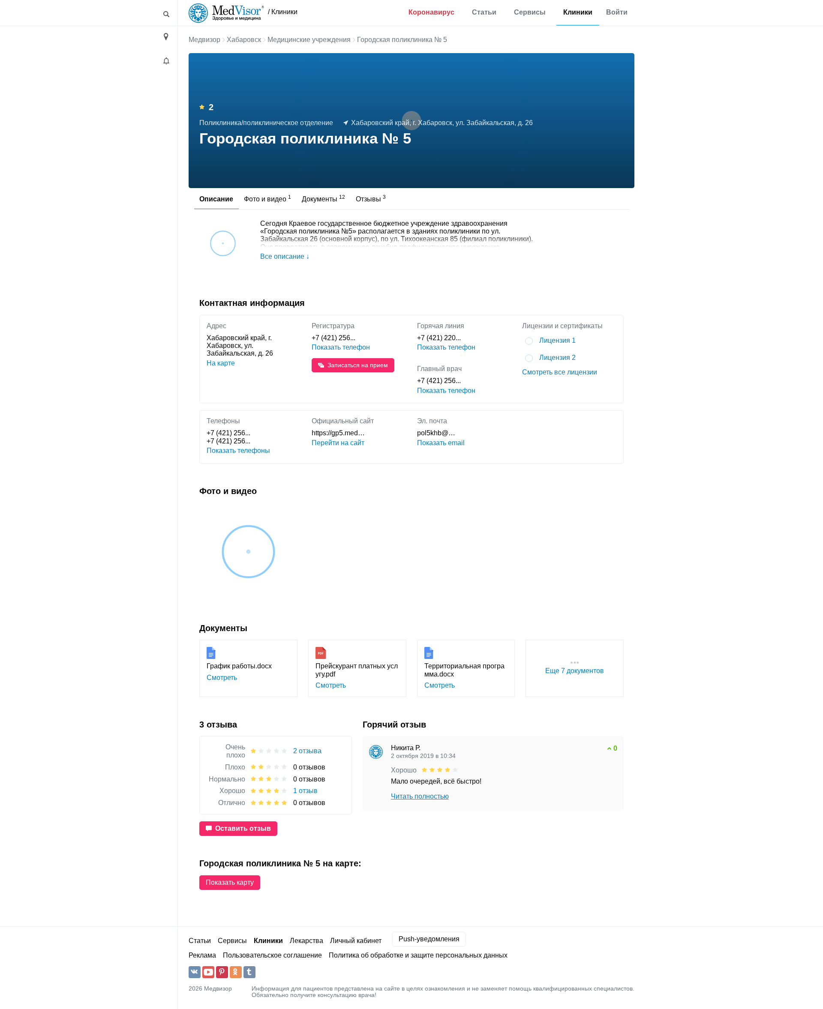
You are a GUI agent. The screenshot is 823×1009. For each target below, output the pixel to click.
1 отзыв (305, 790)
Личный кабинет (355, 940)
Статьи (484, 12)
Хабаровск (244, 39)
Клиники (577, 12)
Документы (323, 198)
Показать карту (230, 882)
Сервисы (530, 12)
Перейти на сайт (338, 442)
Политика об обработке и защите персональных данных (418, 955)
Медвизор (204, 39)
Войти (617, 12)
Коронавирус (431, 12)
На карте (221, 363)
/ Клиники (282, 11)
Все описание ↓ (284, 256)
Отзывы (371, 198)
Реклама (202, 955)
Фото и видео (267, 198)
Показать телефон (341, 347)
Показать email (441, 442)
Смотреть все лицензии (559, 372)
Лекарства (306, 940)
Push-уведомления (429, 939)
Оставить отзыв (243, 828)
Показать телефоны (238, 450)
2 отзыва (307, 751)
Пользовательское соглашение (272, 955)
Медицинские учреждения (309, 39)
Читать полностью (420, 796)
